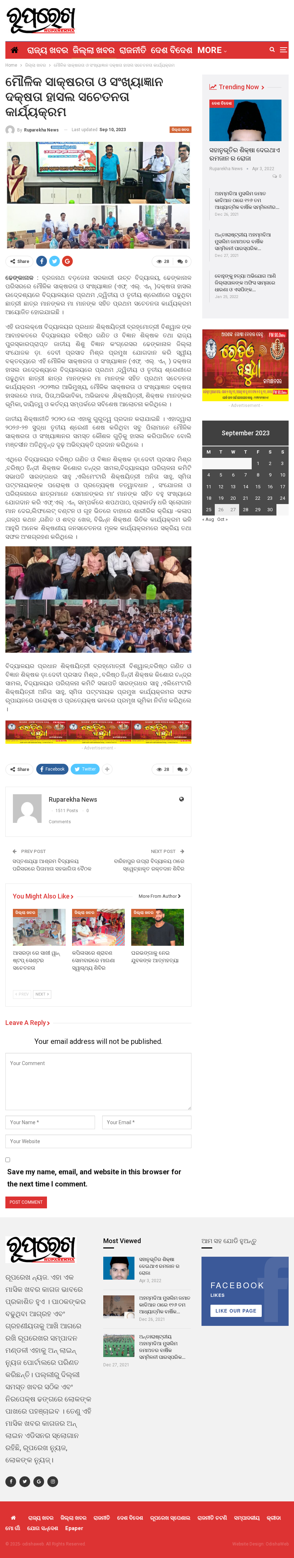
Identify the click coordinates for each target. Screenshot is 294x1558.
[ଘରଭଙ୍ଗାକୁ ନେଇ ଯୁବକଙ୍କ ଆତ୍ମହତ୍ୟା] (157, 927)
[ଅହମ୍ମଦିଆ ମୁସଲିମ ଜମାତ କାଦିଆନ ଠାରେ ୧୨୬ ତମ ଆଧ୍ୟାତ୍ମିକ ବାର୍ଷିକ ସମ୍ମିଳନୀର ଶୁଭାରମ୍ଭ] (118, 1306)
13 (233, 486)
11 (208, 486)
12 (220, 486)
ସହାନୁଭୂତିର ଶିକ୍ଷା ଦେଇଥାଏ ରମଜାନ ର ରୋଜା (159, 1266)
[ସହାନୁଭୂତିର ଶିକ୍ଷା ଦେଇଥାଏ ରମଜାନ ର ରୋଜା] (245, 120)
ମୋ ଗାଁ (12, 1528)
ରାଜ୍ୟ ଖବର (47, 50)
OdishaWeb (277, 1544)
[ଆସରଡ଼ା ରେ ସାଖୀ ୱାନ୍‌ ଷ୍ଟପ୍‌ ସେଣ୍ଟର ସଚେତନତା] (39, 927)
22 (257, 498)
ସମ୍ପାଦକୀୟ (247, 1518)
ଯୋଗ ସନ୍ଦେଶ (42, 1528)
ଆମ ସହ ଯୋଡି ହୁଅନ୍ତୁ (229, 1241)
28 (245, 509)
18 (208, 498)
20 (233, 498)
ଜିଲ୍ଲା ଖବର (94, 50)
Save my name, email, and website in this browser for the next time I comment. (94, 1178)
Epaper (74, 1528)
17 (282, 486)
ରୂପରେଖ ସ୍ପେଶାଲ (170, 1518)
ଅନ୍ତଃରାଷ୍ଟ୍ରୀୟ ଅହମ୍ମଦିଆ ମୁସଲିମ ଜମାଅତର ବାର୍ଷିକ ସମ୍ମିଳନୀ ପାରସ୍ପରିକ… (243, 241)
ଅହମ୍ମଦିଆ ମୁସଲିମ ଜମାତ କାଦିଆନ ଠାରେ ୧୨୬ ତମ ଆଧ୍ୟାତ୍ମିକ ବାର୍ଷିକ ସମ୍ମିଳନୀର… (247, 200)
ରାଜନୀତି (132, 50)
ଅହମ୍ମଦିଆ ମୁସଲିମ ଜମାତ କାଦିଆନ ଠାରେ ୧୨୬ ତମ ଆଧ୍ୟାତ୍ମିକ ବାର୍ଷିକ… (164, 1304)
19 (220, 498)
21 (245, 498)
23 (269, 498)
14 (245, 486)
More (209, 50)
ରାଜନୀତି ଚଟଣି (212, 1518)
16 (269, 486)
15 (257, 486)
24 (282, 498)
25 (208, 509)
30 (269, 509)
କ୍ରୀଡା (274, 1518)
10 (282, 475)
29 (257, 509)
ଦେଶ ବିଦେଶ (172, 50)
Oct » (222, 519)
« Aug (208, 519)
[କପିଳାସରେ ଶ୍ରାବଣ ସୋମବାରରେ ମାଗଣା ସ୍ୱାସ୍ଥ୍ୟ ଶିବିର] (98, 927)
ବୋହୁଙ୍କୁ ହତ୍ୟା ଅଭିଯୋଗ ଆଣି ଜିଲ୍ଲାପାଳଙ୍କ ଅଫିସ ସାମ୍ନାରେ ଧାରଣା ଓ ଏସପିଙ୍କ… (245, 282)
